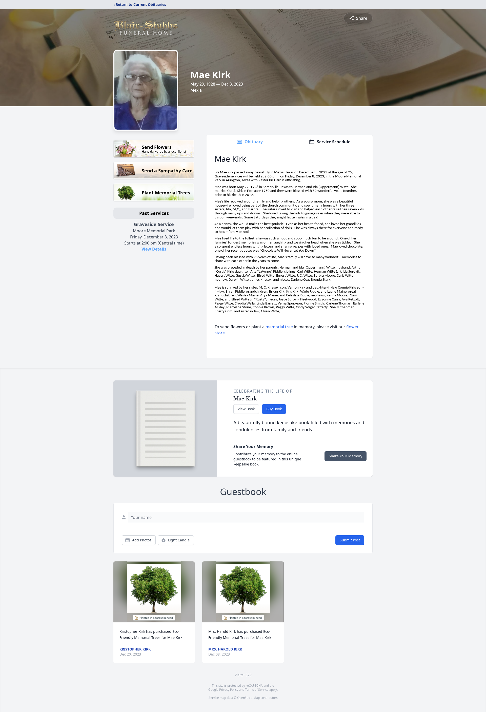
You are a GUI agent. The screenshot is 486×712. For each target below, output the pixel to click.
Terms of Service (257, 689)
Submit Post (350, 540)
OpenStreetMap (248, 698)
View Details (153, 249)
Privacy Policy (228, 689)
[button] (154, 591)
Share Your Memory (345, 456)
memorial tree (279, 327)
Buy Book (274, 408)
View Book (246, 408)
